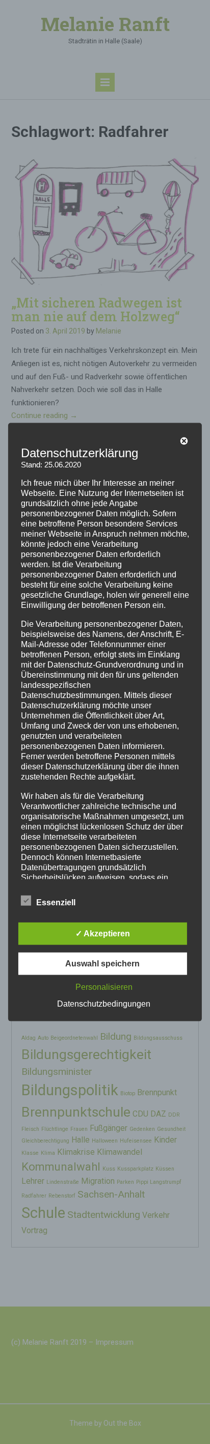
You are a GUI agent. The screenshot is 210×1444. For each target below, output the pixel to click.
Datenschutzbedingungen (103, 1003)
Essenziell (55, 902)
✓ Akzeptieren (102, 933)
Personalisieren (104, 986)
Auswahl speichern (102, 963)
